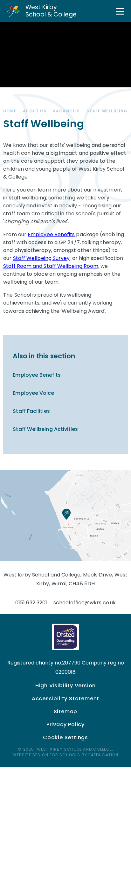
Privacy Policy (65, 724)
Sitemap (66, 711)
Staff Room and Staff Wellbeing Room (50, 266)
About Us (34, 111)
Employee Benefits (51, 234)
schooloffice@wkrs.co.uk (84, 602)
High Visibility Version (65, 685)
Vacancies (66, 111)
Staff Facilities (31, 411)
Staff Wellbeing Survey (41, 258)
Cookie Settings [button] (65, 737)
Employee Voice (33, 393)
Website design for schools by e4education (65, 755)
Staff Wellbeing (107, 111)
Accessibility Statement (65, 698)
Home (10, 111)
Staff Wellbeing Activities (45, 429)
